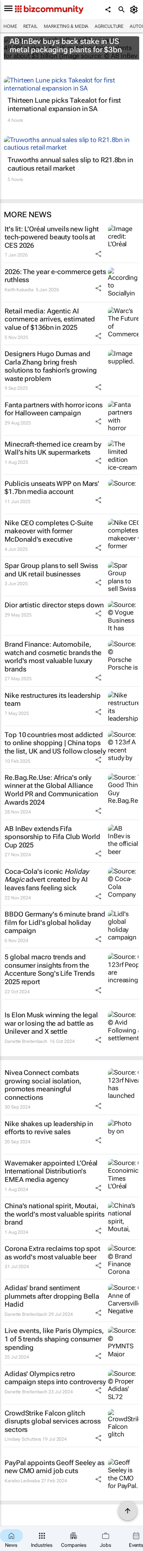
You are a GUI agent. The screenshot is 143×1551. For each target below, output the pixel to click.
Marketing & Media (66, 26)
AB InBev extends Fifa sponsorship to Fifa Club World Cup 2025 (52, 837)
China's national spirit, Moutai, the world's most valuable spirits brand (54, 1214)
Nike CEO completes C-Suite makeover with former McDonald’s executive (49, 531)
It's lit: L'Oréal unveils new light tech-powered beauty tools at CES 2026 (52, 237)
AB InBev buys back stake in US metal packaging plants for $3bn (66, 45)
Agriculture (109, 26)
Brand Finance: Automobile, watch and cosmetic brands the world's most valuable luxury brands (53, 656)
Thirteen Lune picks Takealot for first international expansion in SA (64, 104)
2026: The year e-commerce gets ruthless (55, 276)
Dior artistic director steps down (54, 605)
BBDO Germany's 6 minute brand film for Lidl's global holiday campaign (55, 922)
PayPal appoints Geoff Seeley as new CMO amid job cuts (54, 1467)
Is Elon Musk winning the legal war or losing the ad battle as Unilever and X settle (51, 1023)
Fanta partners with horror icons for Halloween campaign (54, 409)
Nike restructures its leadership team (53, 699)
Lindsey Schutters (23, 1439)
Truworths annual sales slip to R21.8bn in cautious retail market (70, 164)
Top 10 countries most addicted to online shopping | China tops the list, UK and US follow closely (55, 743)
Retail (30, 26)
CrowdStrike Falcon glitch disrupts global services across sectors (53, 1421)
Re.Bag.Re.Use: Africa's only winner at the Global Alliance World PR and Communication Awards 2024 (51, 789)
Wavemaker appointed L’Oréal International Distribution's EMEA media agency (51, 1171)
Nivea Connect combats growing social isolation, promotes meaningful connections (43, 1084)
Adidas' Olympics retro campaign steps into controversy (55, 1378)
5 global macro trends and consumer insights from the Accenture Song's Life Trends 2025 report (50, 969)
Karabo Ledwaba (22, 1480)
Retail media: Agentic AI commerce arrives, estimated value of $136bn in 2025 (50, 319)
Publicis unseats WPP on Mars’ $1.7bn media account (52, 487)
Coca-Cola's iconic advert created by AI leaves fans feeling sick (46, 879)
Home (10, 26)
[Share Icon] (98, 254)
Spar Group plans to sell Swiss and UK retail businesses (51, 570)
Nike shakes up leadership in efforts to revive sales (49, 1128)
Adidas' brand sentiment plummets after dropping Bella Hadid (52, 1296)
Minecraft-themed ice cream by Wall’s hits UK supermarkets (53, 448)
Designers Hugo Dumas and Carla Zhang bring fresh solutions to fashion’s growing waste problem (51, 366)
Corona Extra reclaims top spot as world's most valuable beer (52, 1252)
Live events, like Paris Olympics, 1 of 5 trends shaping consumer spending (54, 1339)
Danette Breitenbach (26, 1041)
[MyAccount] (135, 9)
